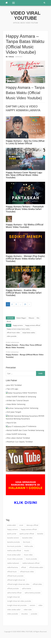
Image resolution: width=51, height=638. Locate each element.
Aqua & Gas (11, 422)
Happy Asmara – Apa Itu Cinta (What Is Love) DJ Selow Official (25, 142)
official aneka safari (36, 567)
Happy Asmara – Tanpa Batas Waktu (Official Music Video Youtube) (25, 92)
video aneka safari (13, 609)
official (23, 567)
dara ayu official (32, 525)
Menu (12, 3)
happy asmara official (32, 325)
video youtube (11, 336)
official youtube (13, 588)
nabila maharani (13, 563)
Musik (9, 321)
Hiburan (31, 318)
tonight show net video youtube (19, 601)
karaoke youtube (13, 542)
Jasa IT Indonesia (29, 426)
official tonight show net (16, 580)
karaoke (40, 533)
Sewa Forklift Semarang (16, 434)
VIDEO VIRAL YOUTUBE (25, 15)
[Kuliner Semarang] (14, 408)
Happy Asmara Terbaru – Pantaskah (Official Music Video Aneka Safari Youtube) (25, 209)
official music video (13, 332)
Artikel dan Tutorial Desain (18, 400)
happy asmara (18, 325)
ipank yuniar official (27, 533)
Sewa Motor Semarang (16, 404)
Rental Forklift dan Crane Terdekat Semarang (25, 430)
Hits (38, 318)
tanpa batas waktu (28, 332)
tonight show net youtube (16, 605)
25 (25, 304)
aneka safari (11, 525)
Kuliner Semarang (30, 408)
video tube (28, 609)
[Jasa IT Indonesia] (14, 426)
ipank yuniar (11, 533)
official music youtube (15, 576)
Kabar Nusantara (30, 393)
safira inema (26, 588)
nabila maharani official (30, 563)
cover (21, 525)
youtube (34, 614)
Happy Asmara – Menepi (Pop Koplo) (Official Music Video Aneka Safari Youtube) (25, 259)
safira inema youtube (32, 593)
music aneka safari (14, 555)
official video (37, 584)
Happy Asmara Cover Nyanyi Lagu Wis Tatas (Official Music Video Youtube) (24, 175)
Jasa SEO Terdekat (14, 385)
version (32, 605)
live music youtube (14, 546)
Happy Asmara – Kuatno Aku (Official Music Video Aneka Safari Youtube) (24, 293)
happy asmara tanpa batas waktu (18, 329)
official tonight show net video (18, 584)
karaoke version (13, 538)
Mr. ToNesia (10, 57)
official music (12, 571)
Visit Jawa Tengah (14, 412)
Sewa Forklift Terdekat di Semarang (21, 396)
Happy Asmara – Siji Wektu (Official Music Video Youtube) (24, 225)
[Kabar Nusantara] (14, 393)
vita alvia (24, 614)
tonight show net (13, 597)
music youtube (31, 559)
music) (26, 550)
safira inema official (14, 593)
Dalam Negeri (21, 318)
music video (28, 555)
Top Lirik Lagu (12, 389)
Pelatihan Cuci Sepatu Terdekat (20, 441)
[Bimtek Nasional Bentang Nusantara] (22, 416)
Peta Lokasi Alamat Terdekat (18, 438)
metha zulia (28, 546)
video (40, 605)
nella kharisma (12, 567)
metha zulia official (14, 550)
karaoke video (27, 538)
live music (26, 542)
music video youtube (15, 559)
